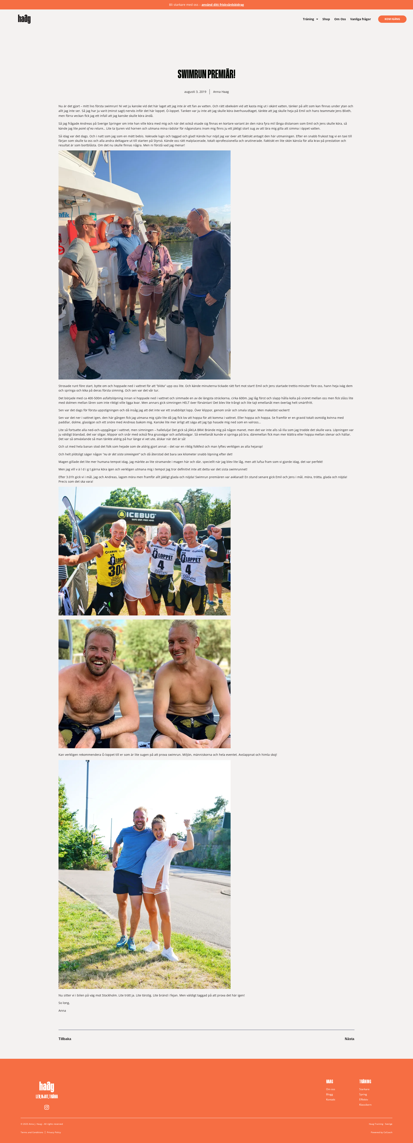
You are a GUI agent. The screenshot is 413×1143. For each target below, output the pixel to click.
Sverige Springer (109, 123)
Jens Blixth (343, 111)
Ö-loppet (172, 111)
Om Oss (340, 19)
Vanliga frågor (360, 19)
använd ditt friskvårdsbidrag (223, 5)
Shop (326, 19)
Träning (308, 19)
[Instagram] (46, 1107)
